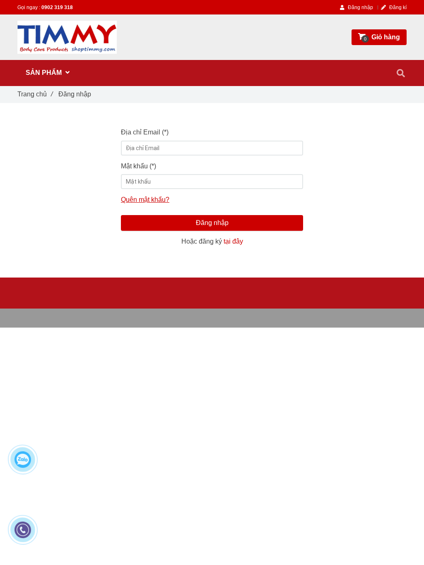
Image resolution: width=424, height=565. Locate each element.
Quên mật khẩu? (145, 199)
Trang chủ (35, 94)
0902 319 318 (57, 7)
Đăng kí (397, 7)
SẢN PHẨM (44, 72)
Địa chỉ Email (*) (145, 132)
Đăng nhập (212, 222)
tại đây (233, 241)
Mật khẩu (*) (138, 166)
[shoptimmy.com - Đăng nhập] (67, 37)
